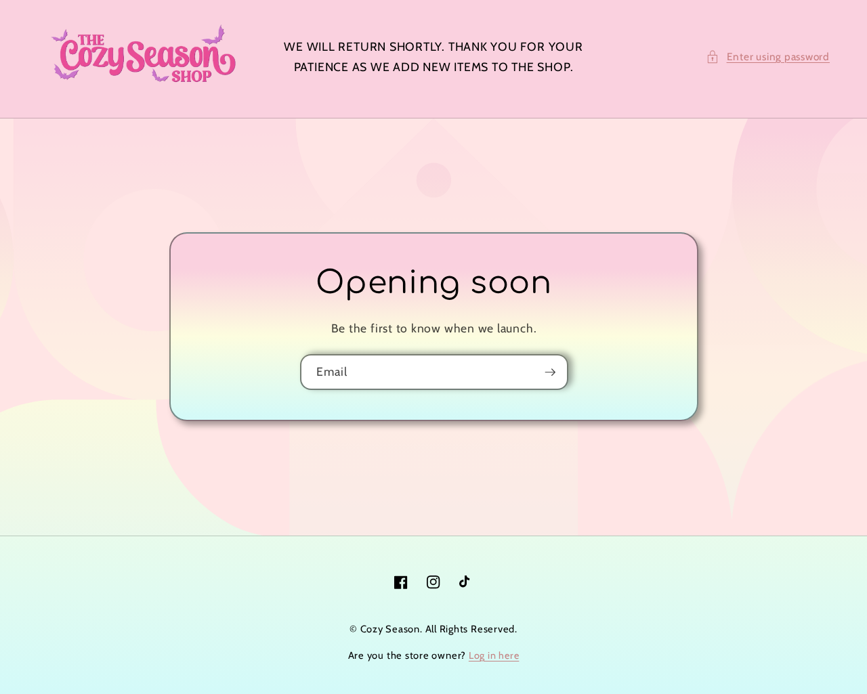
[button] (768, 57)
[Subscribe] (550, 372)
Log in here (494, 655)
